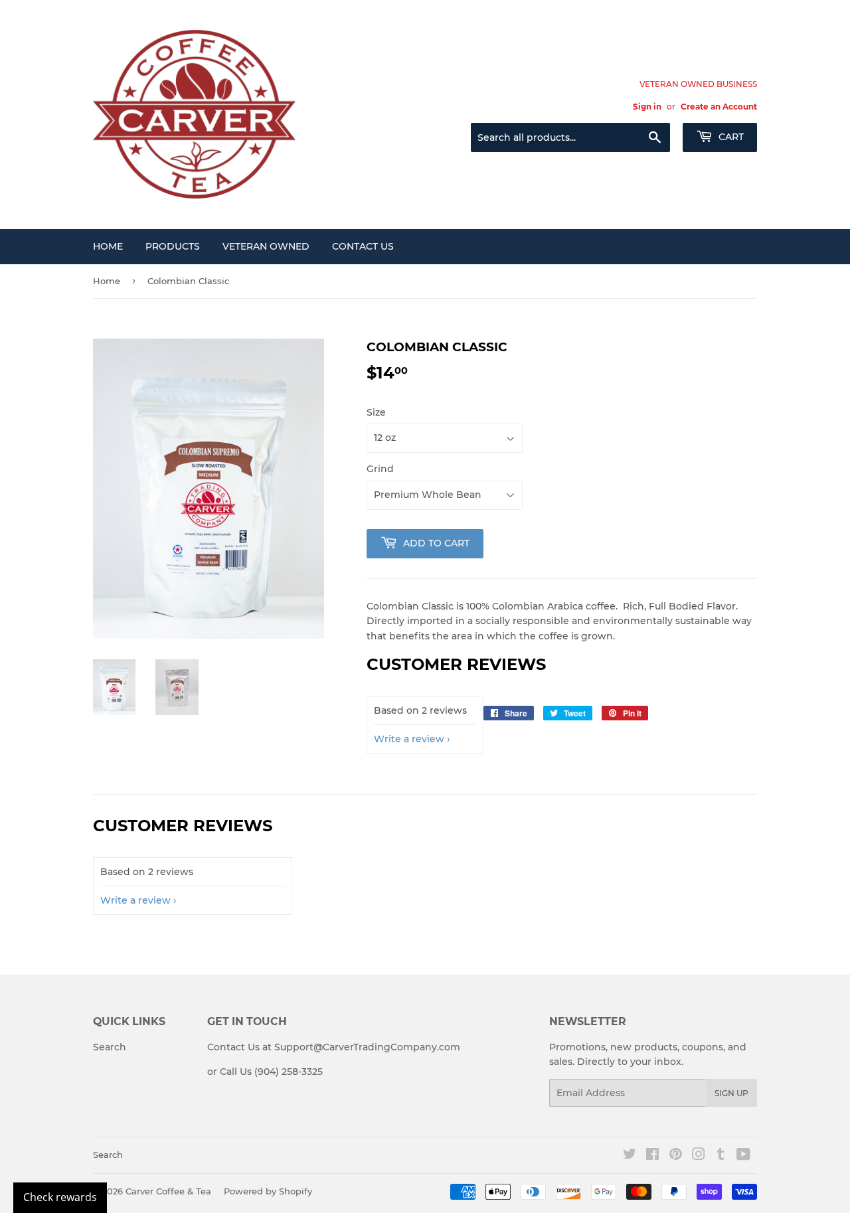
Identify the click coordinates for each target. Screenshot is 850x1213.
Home (108, 246)
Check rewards (60, 1197)
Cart (730, 137)
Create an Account (719, 107)
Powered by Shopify (268, 1191)
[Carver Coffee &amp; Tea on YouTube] (743, 1156)
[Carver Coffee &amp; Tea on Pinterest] (676, 1156)
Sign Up (731, 1093)
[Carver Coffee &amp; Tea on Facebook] (652, 1156)
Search (109, 1047)
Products (172, 246)
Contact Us (363, 246)
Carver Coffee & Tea (168, 1191)
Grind (380, 469)
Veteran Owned (265, 246)
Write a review (409, 739)
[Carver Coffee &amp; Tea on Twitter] (629, 1156)
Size (376, 412)
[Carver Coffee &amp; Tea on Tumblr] (721, 1156)
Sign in (647, 107)
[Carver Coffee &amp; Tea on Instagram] (698, 1156)
